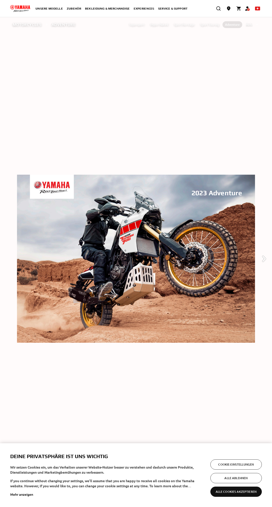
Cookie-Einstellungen (236, 464)
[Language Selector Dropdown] (257, 8)
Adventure (232, 25)
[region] (136, 475)
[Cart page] (238, 8)
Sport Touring (209, 25)
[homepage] (20, 8)
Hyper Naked (159, 25)
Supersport (136, 25)
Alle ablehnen (236, 478)
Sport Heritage (184, 25)
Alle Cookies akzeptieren (236, 492)
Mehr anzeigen (21, 494)
